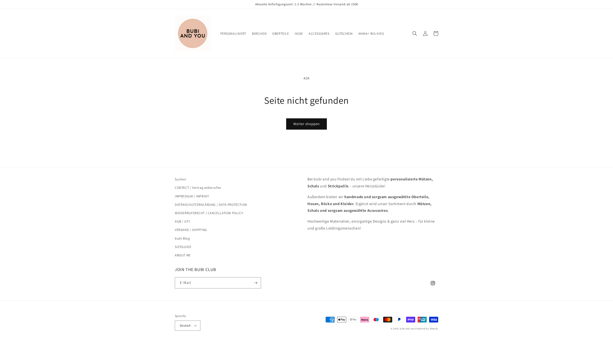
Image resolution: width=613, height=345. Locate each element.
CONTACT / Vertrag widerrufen (198, 187)
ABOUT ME (183, 255)
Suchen (180, 179)
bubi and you (407, 328)
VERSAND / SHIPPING (191, 230)
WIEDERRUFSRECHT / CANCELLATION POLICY (209, 213)
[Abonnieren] (255, 282)
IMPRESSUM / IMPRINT (192, 196)
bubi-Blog (182, 238)
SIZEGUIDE (183, 247)
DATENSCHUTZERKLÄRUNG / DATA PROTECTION (211, 204)
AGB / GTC (182, 221)
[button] (414, 33)
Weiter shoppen (306, 123)
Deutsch (185, 325)
